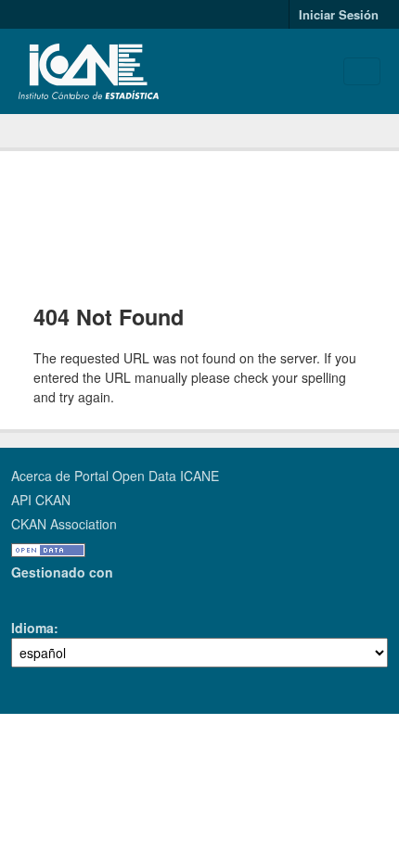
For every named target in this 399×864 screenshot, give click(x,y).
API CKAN (41, 499)
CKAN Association (64, 524)
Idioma (32, 627)
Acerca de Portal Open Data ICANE (115, 475)
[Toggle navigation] (361, 71)
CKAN (42, 594)
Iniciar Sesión (339, 14)
